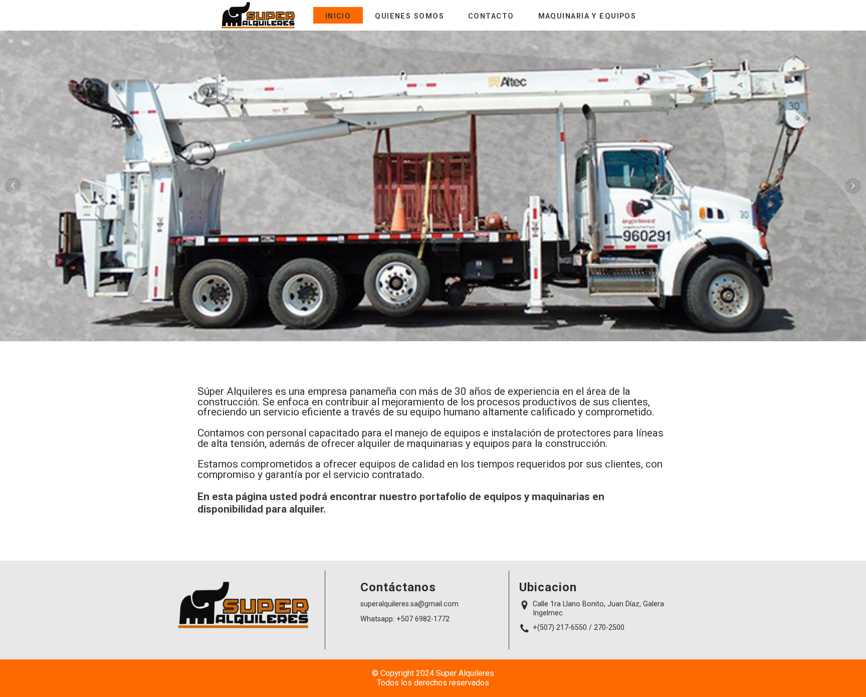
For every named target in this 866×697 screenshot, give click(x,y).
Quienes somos (409, 16)
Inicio (338, 16)
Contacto (491, 16)
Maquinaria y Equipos (587, 16)
